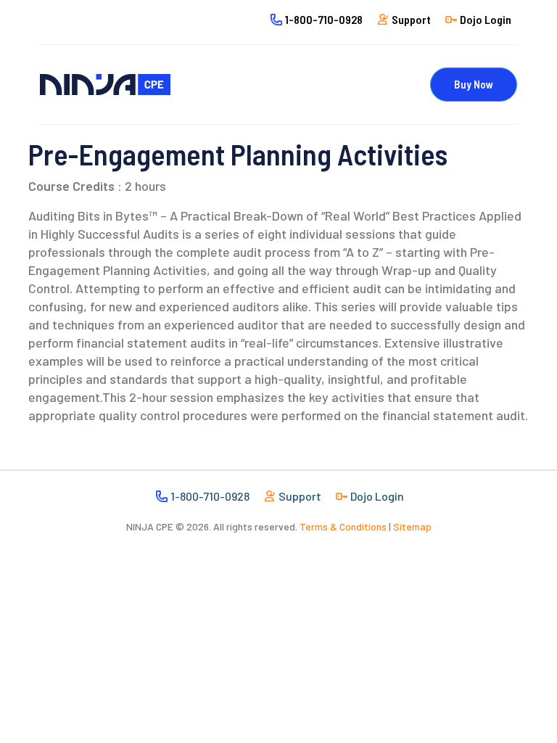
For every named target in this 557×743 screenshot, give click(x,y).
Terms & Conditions (343, 526)
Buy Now (473, 84)
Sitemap (412, 526)
